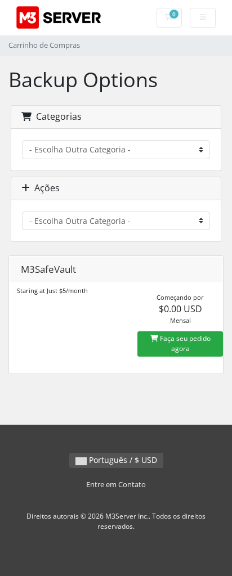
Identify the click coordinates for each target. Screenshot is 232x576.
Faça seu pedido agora (184, 343)
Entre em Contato (116, 484)
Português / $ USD (122, 459)
